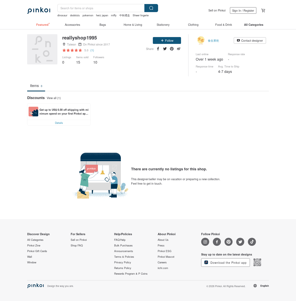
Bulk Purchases (123, 245)
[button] (167, 40)
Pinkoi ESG (164, 251)
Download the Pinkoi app (228, 263)
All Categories (35, 239)
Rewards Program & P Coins (131, 273)
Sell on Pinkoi (217, 10)
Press (161, 245)
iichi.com (163, 268)
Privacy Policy (122, 262)
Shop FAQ (77, 245)
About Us (163, 239)
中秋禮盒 (124, 15)
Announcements (123, 251)
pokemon (88, 15)
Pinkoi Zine (33, 245)
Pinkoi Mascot (166, 256)
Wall (29, 256)
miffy (114, 15)
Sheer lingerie (141, 15)
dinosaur (62, 15)
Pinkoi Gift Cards (37, 251)
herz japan (102, 15)
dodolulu (75, 15)
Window (31, 262)
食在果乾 (213, 40)
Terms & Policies (124, 256)
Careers (162, 262)
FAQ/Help (119, 239)
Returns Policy (122, 268)
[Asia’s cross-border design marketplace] (38, 10)
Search (151, 8)
